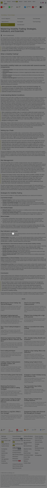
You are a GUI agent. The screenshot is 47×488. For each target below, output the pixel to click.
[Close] (13, 234)
